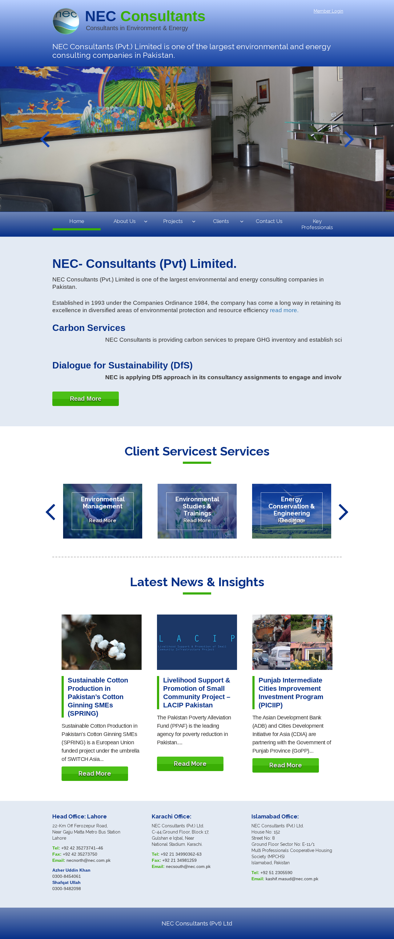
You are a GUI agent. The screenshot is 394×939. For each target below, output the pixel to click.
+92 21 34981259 (179, 860)
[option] (102, 511)
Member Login (328, 11)
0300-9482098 (66, 888)
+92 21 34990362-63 (181, 854)
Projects (173, 221)
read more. (284, 310)
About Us (125, 221)
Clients (221, 221)
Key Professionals (317, 224)
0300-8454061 (66, 876)
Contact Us (269, 221)
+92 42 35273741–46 (82, 847)
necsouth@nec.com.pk (188, 866)
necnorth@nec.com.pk (88, 860)
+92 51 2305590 (276, 872)
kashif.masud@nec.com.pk (292, 878)
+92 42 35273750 (80, 854)
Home (76, 221)
